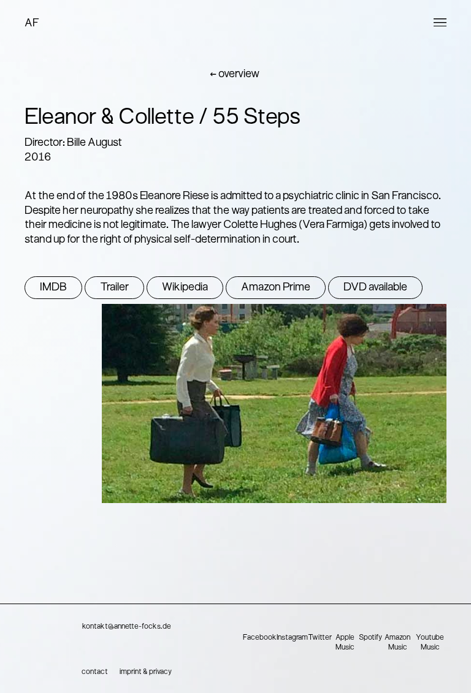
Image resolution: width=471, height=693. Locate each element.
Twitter (320, 638)
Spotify (370, 638)
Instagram (292, 638)
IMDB (53, 287)
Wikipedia (185, 287)
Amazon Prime (275, 287)
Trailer (114, 287)
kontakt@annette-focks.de (126, 627)
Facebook (260, 638)
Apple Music (344, 642)
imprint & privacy (146, 672)
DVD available (375, 287)
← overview (234, 74)
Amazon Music (397, 642)
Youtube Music (430, 642)
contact (95, 672)
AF (32, 23)
